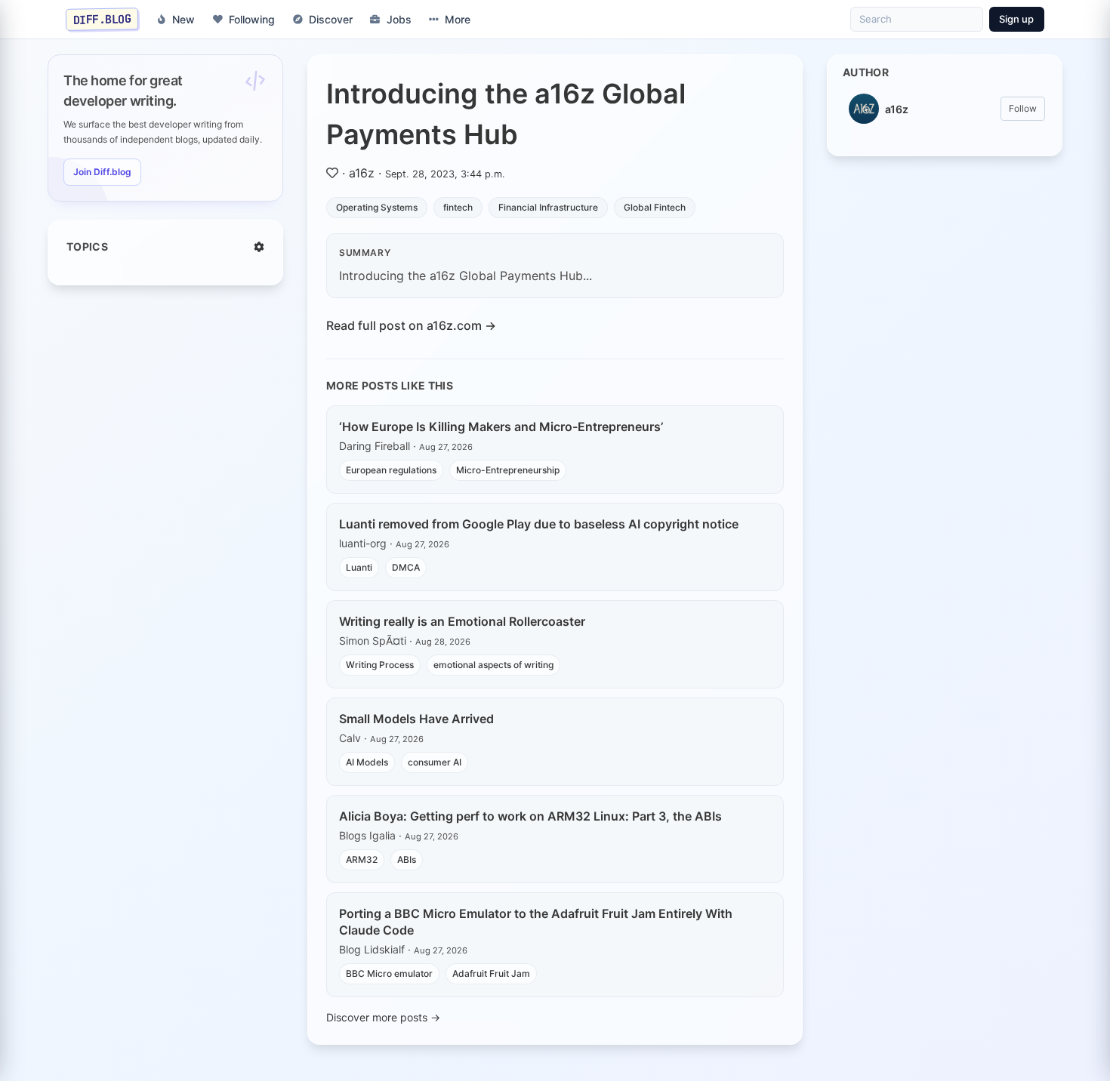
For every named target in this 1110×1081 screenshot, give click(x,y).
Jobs (399, 19)
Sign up (1016, 19)
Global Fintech (655, 207)
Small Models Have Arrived (416, 718)
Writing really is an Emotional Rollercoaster (462, 621)
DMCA (406, 567)
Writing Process (380, 664)
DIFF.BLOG (102, 19)
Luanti (359, 567)
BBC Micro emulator (389, 973)
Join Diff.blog (102, 171)
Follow (1023, 108)
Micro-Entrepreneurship (508, 470)
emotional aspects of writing (493, 664)
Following (252, 19)
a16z (362, 172)
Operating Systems (377, 207)
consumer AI (434, 762)
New (183, 19)
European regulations (391, 470)
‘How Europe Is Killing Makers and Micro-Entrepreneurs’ (501, 426)
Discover (331, 19)
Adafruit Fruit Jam (491, 973)
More (457, 19)
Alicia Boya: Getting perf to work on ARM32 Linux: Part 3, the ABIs (530, 816)
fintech (458, 207)
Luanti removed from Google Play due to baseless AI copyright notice (538, 523)
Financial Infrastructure (548, 207)
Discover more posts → (383, 1017)
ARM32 (362, 859)
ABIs (406, 859)
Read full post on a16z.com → (411, 325)
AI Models (367, 762)
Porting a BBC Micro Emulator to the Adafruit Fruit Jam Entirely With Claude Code (535, 922)
